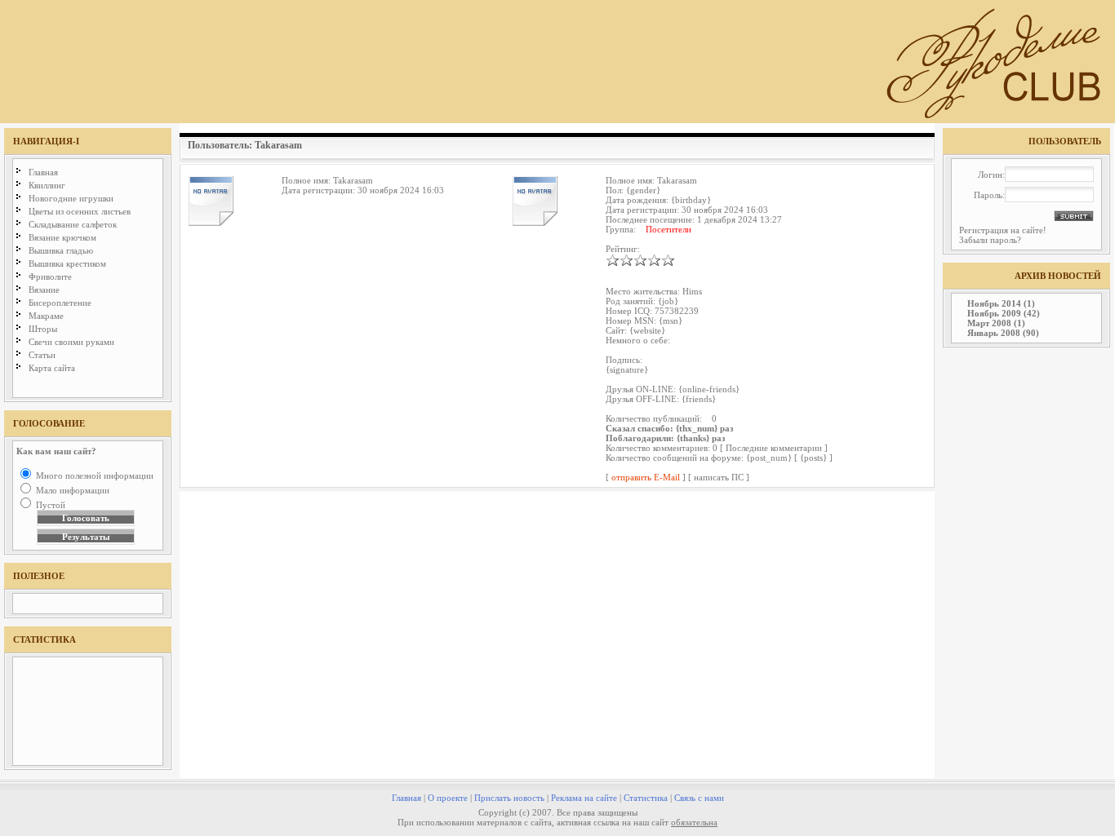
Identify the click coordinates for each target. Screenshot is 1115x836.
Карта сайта (52, 368)
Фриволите (50, 276)
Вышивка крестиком (67, 263)
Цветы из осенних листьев (80, 211)
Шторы (43, 329)
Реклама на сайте (584, 798)
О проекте (448, 798)
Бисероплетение (60, 302)
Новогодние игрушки (71, 198)
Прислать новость (509, 798)
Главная (43, 172)
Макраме (46, 316)
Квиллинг (47, 185)
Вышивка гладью (61, 250)
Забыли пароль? (990, 240)
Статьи (42, 355)
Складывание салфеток (73, 224)
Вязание (44, 289)
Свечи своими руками (71, 342)
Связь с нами (699, 798)
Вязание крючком (62, 237)
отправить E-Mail (645, 477)
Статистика (646, 798)
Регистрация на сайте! (1002, 230)
